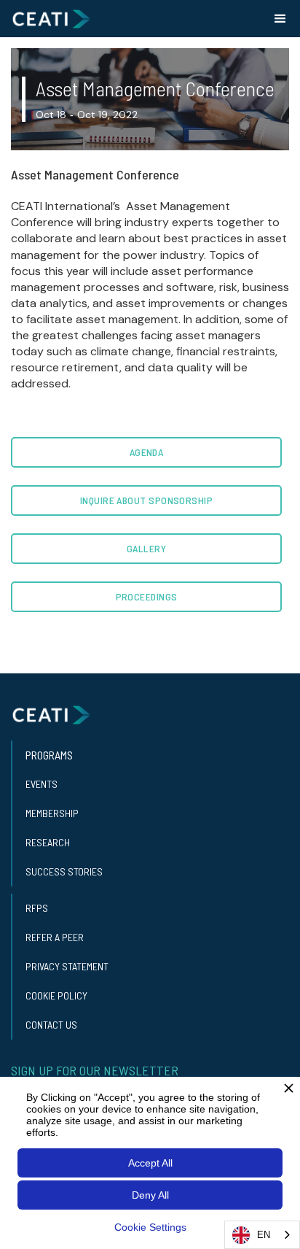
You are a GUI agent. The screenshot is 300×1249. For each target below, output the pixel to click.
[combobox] (262, 1235)
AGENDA (147, 452)
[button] (280, 19)
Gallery (146, 548)
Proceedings (147, 596)
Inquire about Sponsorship (146, 500)
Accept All (150, 1163)
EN (263, 1234)
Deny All (150, 1195)
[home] (51, 18)
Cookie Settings (150, 1227)
